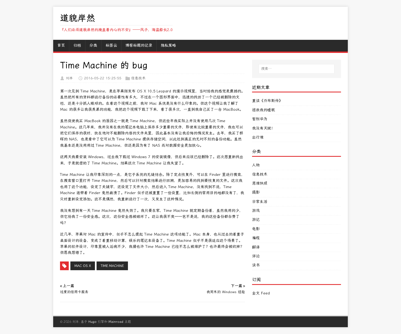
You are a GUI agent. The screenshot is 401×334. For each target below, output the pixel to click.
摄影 (256, 192)
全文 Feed (261, 293)
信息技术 (138, 78)
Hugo (92, 322)
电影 (256, 229)
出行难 (258, 137)
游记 (256, 219)
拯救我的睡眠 (263, 110)
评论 (256, 256)
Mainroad (116, 322)
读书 (256, 265)
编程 (256, 238)
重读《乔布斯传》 (267, 100)
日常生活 (259, 201)
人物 (256, 165)
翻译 (256, 247)
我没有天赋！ (263, 128)
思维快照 (259, 183)
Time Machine (112, 266)
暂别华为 (259, 119)
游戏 (256, 210)
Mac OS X (82, 266)
